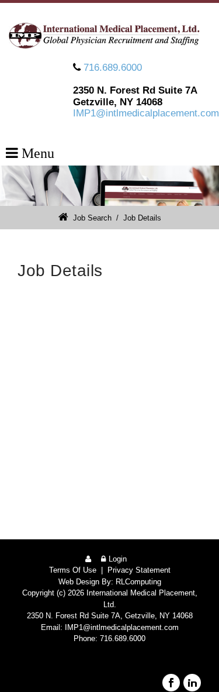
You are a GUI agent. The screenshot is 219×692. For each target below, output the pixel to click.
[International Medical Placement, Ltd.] (109, 35)
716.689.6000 (113, 67)
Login (118, 559)
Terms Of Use (72, 570)
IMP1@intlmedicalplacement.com (146, 113)
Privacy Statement (139, 570)
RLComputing (138, 581)
